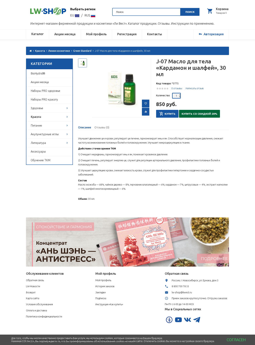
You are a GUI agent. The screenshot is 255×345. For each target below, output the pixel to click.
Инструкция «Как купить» (109, 304)
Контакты (154, 34)
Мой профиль (96, 34)
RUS (87, 15)
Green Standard (82, 50)
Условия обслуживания (39, 304)
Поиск (190, 11)
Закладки (100, 292)
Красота (40, 50)
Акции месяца (64, 34)
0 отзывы (176, 88)
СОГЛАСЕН (236, 340)
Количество (163, 95)
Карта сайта (32, 298)
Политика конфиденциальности (44, 316)
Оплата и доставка (36, 310)
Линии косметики (59, 50)
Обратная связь (35, 280)
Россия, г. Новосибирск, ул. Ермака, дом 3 (195, 280)
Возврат (31, 292)
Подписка (100, 298)
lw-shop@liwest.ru (182, 292)
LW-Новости (33, 286)
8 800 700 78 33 (180, 286)
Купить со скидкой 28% (199, 113)
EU (72, 15)
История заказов (104, 286)
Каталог (37, 34)
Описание (84, 127)
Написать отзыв (195, 88)
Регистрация (127, 34)
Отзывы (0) (101, 127)
